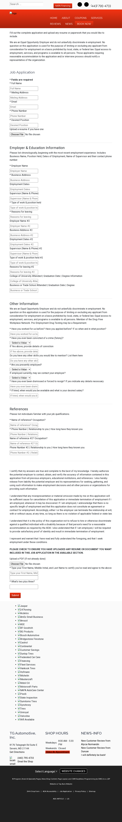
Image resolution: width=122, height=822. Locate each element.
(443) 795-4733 (101, 5)
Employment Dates (19, 184)
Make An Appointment (57, 752)
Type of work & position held (25, 202)
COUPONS (81, 18)
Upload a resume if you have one (27, 129)
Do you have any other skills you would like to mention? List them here (46, 355)
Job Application (66, 791)
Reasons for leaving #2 (22, 266)
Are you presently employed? (26, 364)
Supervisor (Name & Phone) (24, 193)
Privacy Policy (80, 791)
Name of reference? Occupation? (28, 420)
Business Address (20, 175)
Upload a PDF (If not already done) (28, 558)
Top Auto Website (65, 784)
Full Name (16, 83)
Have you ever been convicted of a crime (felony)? (37, 338)
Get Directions (17, 752)
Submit (15, 595)
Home (53, 18)
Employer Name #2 (20, 220)
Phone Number (18, 110)
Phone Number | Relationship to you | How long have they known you (46, 429)
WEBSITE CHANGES (73, 771)
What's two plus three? (22, 581)
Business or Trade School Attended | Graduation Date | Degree (42, 285)
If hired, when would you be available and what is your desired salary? (47, 390)
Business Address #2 (21, 230)
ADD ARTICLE (58, 799)
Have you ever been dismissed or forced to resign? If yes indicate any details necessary (57, 381)
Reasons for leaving (21, 211)
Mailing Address (19, 92)
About (66, 18)
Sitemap (92, 791)
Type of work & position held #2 (26, 257)
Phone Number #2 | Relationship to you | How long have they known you (47, 447)
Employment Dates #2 (21, 239)
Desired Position (19, 120)
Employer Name (19, 165)
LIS (68, 799)
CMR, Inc (101, 779)
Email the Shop (25, 761)
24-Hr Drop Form (33, 791)
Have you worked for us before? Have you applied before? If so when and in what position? (58, 328)
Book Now (84, 24)
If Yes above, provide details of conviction (31, 346)
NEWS (69, 24)
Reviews (55, 24)
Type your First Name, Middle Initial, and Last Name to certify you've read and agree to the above (61, 568)
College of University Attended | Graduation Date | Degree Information (46, 276)
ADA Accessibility (49, 791)
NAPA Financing (62, 6)
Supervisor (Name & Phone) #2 (26, 248)
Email (13, 101)
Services (97, 18)
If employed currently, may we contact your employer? (38, 373)
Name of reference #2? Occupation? (28, 438)
